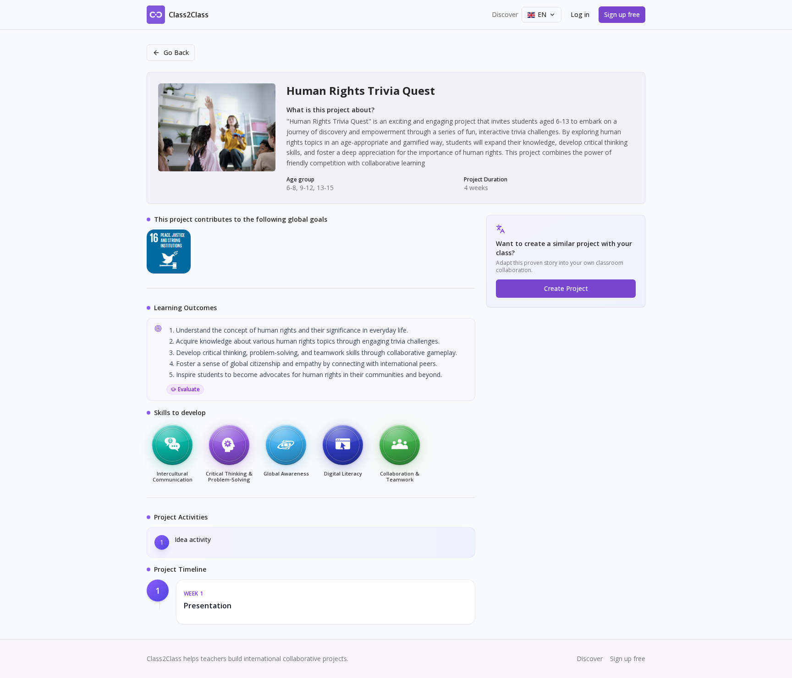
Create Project (566, 288)
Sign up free (622, 14)
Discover (505, 14)
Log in (580, 14)
